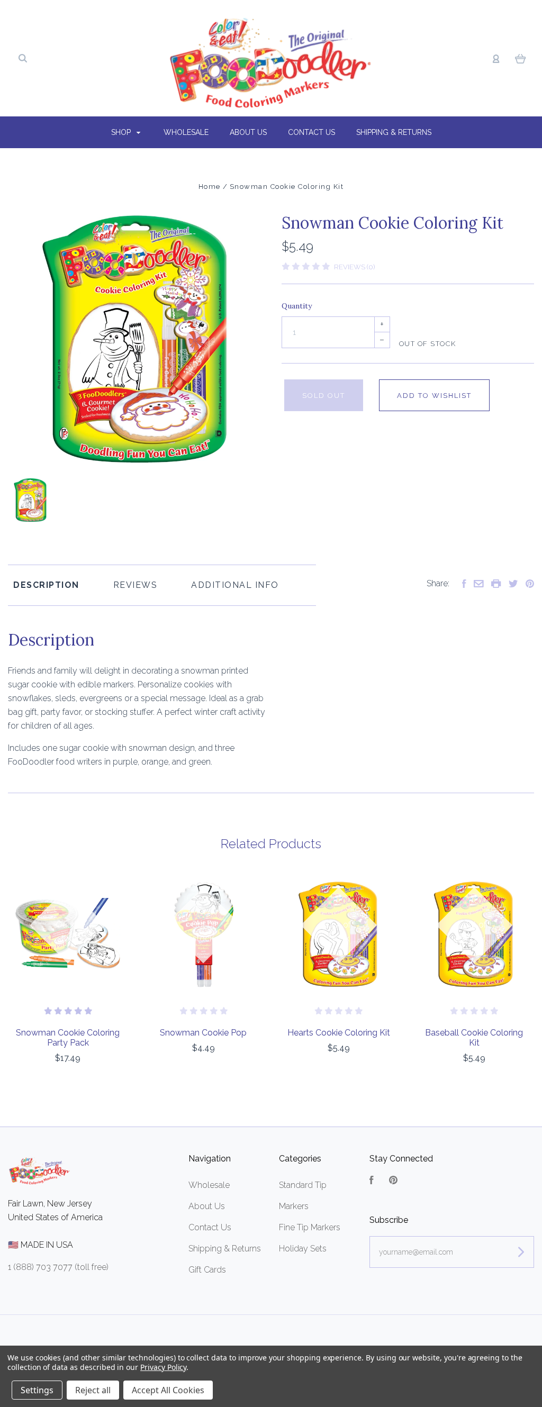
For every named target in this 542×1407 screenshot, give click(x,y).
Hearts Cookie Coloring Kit (338, 1033)
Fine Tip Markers (309, 1227)
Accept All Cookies (168, 1390)
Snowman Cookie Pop (203, 1033)
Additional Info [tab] (235, 585)
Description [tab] (46, 585)
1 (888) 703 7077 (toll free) (58, 1267)
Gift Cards (207, 1270)
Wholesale (186, 132)
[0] (520, 58)
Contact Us (311, 132)
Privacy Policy (163, 1367)
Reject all (93, 1390)
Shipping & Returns (393, 132)
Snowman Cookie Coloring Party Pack (68, 1038)
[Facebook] (371, 1181)
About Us (248, 132)
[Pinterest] (393, 1181)
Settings (37, 1390)
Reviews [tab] (135, 585)
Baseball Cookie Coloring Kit (474, 1038)
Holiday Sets (303, 1248)
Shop (122, 132)
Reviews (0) (354, 267)
